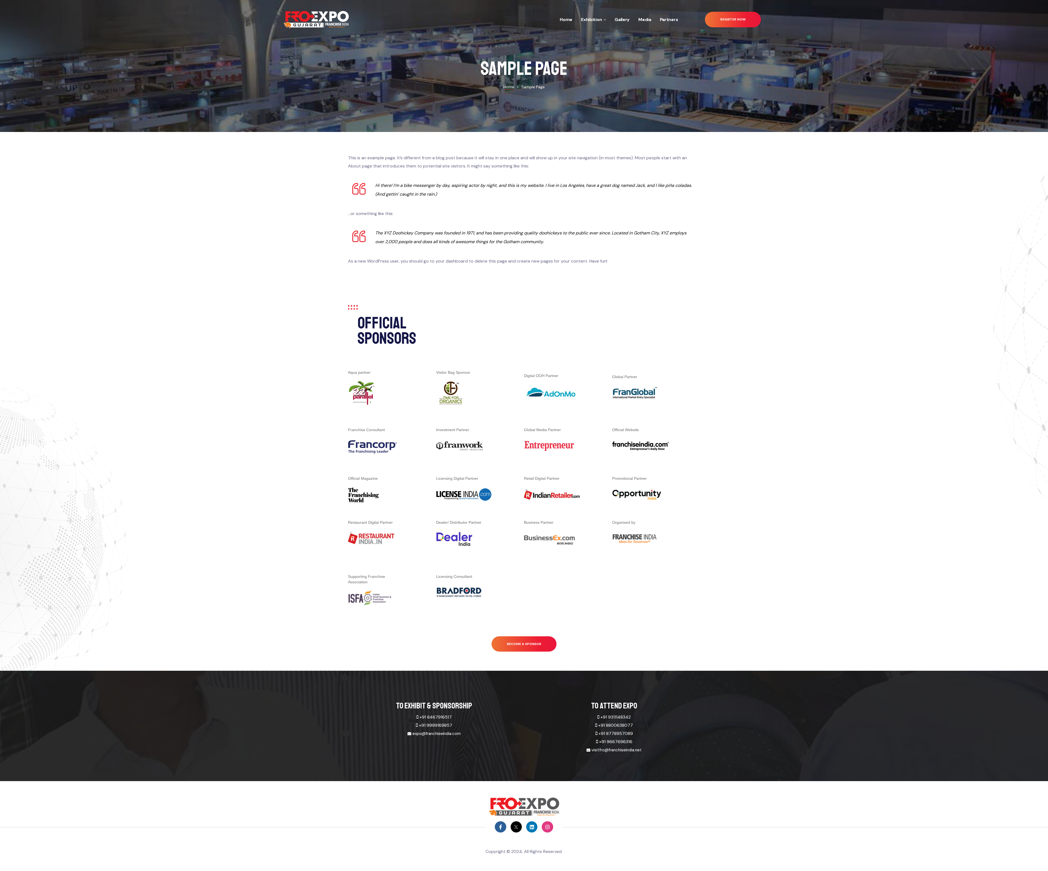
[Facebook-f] (500, 826)
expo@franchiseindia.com (436, 733)
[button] (733, 19)
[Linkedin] (531, 826)
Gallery (622, 19)
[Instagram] (547, 826)
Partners (669, 19)
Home (566, 19)
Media (644, 19)
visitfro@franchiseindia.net (616, 750)
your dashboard (452, 261)
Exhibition (591, 19)
